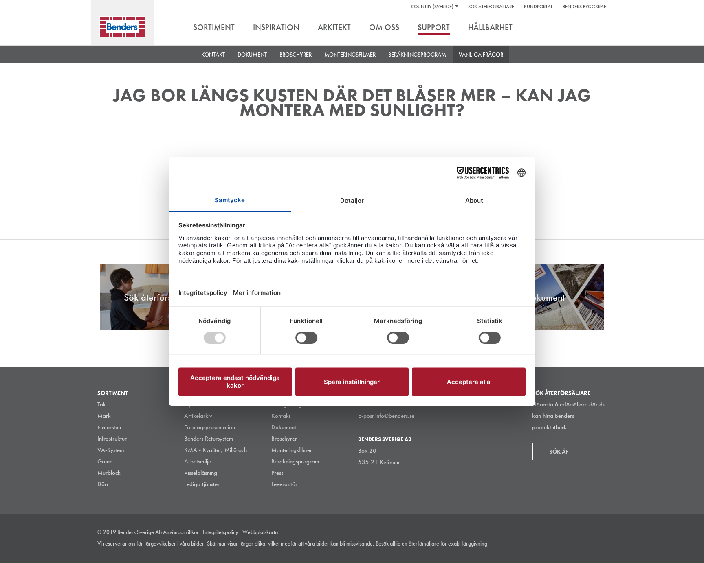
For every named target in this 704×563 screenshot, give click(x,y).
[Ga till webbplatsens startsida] (122, 26)
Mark (104, 416)
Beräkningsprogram (417, 54)
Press (277, 473)
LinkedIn (565, 544)
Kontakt (213, 54)
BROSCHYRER (295, 54)
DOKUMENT (252, 54)
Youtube (602, 544)
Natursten (109, 427)
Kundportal (538, 6)
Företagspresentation (209, 427)
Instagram (547, 544)
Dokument (283, 427)
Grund (105, 461)
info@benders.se (394, 416)
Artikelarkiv (198, 416)
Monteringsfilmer (350, 54)
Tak (101, 404)
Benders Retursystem (208, 438)
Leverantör (284, 484)
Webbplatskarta (260, 532)
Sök (600, 28)
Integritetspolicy (220, 532)
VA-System (110, 450)
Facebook (583, 544)
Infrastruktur (112, 438)
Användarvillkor (181, 532)
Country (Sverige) (432, 6)
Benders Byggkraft (585, 6)
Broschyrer (284, 438)
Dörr (103, 484)
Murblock (109, 473)
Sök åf (558, 451)
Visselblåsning (200, 473)
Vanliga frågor (481, 54)
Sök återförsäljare (491, 6)
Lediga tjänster (202, 484)
